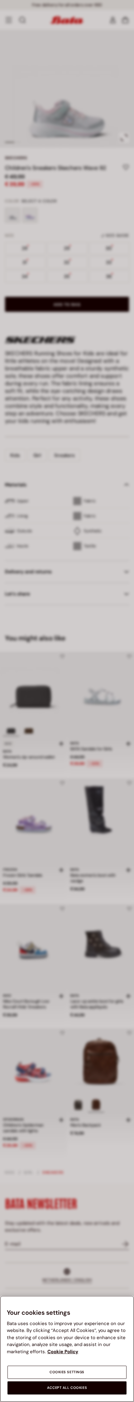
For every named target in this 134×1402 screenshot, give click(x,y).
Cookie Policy (62, 1352)
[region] (67, 1349)
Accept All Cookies (67, 1387)
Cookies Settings (67, 1372)
